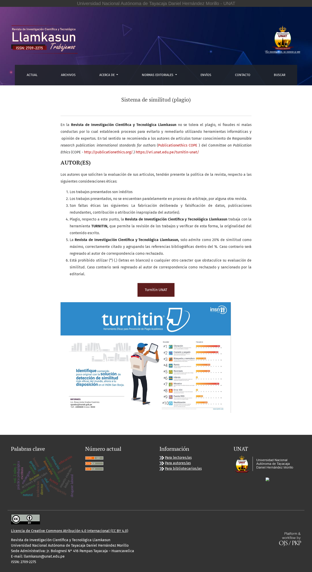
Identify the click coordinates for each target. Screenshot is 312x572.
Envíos (206, 75)
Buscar (279, 75)
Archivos (68, 75)
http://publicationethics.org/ (108, 152)
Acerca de (107, 75)
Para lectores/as (178, 457)
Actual (32, 75)
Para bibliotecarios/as (183, 468)
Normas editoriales (158, 75)
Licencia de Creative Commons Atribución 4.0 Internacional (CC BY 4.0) (69, 531)
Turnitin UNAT (156, 290)
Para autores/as (178, 463)
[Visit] (267, 479)
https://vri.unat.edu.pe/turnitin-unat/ (167, 152)
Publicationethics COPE (177, 145)
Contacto (242, 75)
